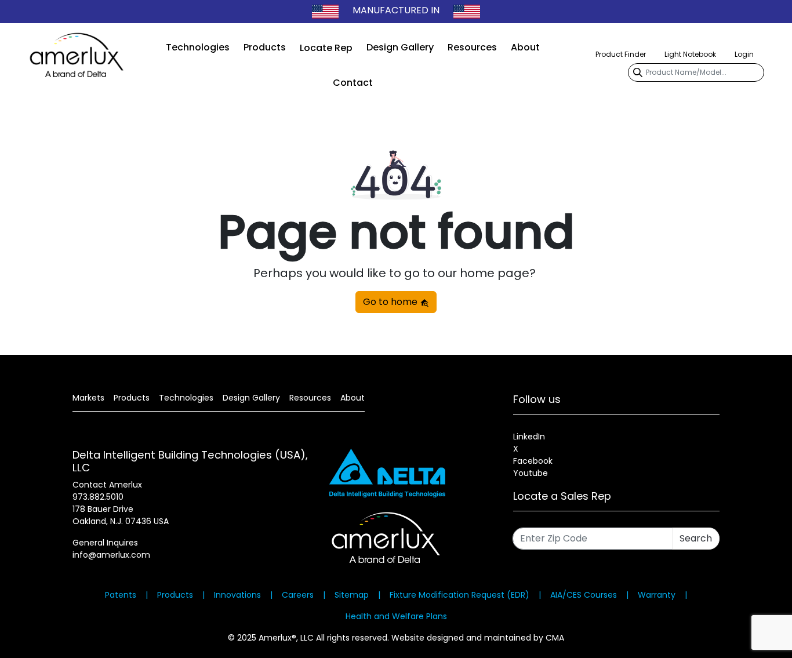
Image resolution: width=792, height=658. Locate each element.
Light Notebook (690, 54)
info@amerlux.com (111, 555)
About (525, 47)
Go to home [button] (391, 301)
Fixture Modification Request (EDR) (459, 595)
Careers (298, 595)
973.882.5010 (97, 497)
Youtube (530, 473)
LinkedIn (529, 436)
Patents (120, 595)
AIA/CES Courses (583, 595)
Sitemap (352, 595)
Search (696, 538)
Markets (88, 397)
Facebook (533, 461)
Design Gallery (400, 47)
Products (265, 47)
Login (744, 54)
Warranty (656, 595)
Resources (472, 47)
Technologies (198, 47)
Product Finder (620, 54)
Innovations (237, 595)
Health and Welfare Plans (396, 616)
